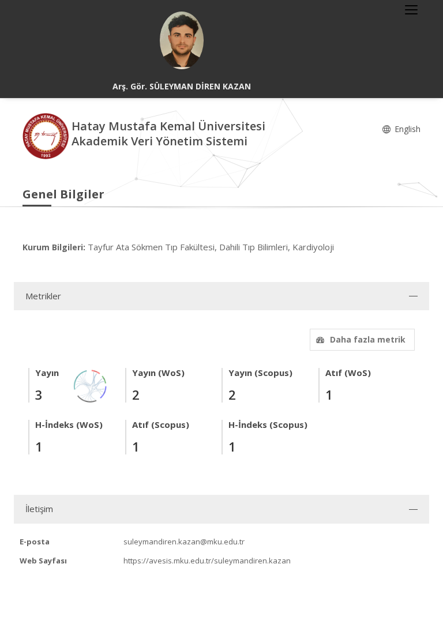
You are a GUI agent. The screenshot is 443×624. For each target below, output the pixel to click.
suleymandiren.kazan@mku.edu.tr (184, 541)
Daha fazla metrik (368, 339)
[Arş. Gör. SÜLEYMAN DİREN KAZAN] (181, 40)
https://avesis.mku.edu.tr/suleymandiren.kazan (207, 560)
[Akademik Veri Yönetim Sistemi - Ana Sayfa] (47, 135)
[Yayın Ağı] (90, 384)
